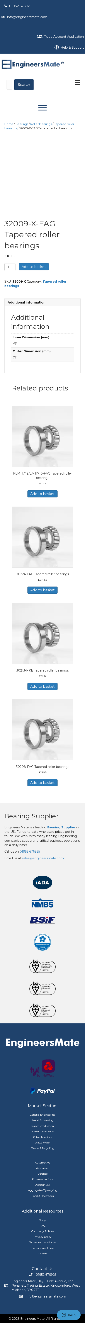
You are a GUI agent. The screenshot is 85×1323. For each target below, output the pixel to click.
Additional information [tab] (27, 302)
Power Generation (42, 1131)
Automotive (42, 1162)
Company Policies (42, 1231)
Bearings (21, 124)
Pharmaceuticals (42, 1179)
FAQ (43, 1225)
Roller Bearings (41, 124)
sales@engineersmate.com (43, 858)
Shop (42, 1220)
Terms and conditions (42, 1242)
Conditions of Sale (42, 1248)
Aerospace (42, 1168)
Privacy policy (42, 1236)
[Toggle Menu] (42, 107)
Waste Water (43, 1142)
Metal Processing (42, 1120)
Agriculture (42, 1184)
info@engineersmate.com (27, 17)
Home (8, 124)
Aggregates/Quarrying (42, 1190)
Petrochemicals (42, 1137)
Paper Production (42, 1126)
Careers (42, 1253)
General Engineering (43, 1114)
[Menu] (77, 82)
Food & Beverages (43, 1195)
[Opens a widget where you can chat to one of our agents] (69, 1315)
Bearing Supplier (31, 816)
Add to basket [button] (42, 494)
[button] (24, 84)
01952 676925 (20, 6)
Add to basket (34, 267)
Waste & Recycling (42, 1148)
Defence (42, 1173)
